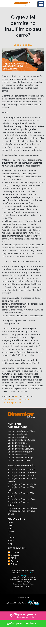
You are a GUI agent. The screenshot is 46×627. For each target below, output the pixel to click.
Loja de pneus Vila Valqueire (21, 448)
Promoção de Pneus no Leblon (22, 475)
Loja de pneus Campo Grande (21, 440)
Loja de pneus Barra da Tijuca (21, 431)
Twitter (14, 564)
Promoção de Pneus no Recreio (22, 472)
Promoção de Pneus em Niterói (22, 508)
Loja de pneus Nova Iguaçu (20, 451)
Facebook (15, 561)
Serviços (11, 531)
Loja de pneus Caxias (17, 454)
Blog (17, 396)
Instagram (15, 555)
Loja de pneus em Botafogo (20, 457)
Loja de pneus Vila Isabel (19, 445)
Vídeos (11, 540)
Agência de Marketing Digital (16, 603)
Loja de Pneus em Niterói (19, 460)
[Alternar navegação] (40, 4)
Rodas (10, 528)
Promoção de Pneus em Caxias (22, 499)
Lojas (10, 534)
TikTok (13, 558)
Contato (11, 537)
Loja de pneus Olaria (17, 443)
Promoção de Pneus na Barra (21, 469)
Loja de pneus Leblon (17, 437)
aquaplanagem (9, 402)
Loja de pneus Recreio (18, 434)
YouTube (15, 552)
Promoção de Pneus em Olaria (22, 484)
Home (10, 522)
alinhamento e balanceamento (16, 399)
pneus (19, 402)
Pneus (10, 525)
